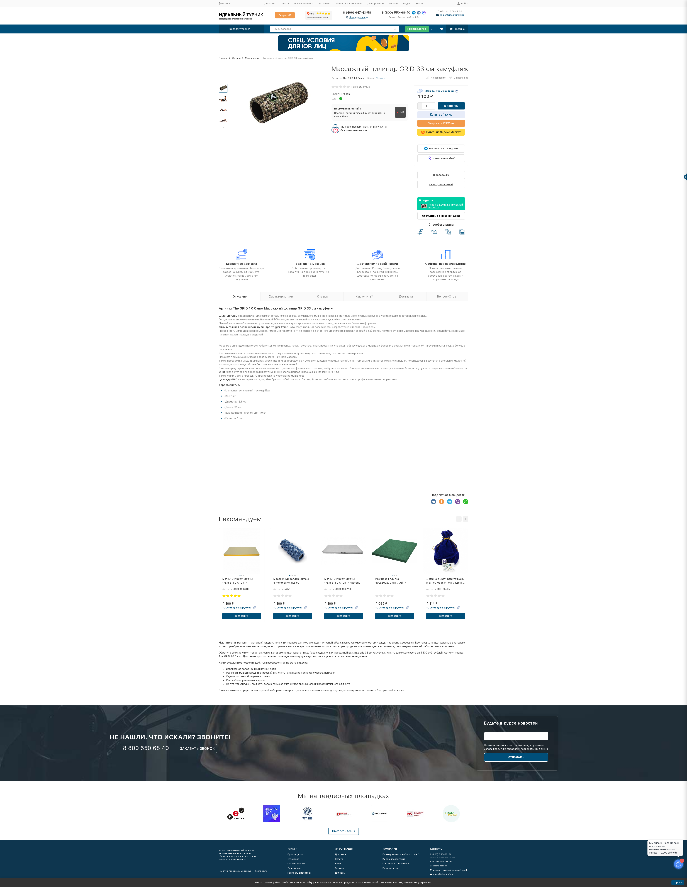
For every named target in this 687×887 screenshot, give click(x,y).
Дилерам (340, 872)
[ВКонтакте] (433, 501)
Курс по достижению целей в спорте (445, 206)
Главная (223, 58)
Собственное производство (445, 263)
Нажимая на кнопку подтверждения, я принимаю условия (516, 747)
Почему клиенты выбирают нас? (401, 854)
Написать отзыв (361, 87)
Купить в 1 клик (441, 114)
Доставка (269, 3)
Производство (416, 28)
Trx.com (380, 78)
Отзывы (393, 3)
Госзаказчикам (296, 863)
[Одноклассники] (441, 501)
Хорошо (678, 882)
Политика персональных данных (235, 871)
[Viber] (457, 501)
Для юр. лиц (294, 868)
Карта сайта (261, 871)
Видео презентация (394, 859)
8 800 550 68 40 (146, 748)
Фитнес (236, 58)
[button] (223, 127)
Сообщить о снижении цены (441, 215)
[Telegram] (449, 501)
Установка (324, 3)
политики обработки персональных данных (521, 748)
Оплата (285, 3)
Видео (407, 3)
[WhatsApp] (465, 501)
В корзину (451, 106)
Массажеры (252, 58)
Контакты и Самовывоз (349, 3)
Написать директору (299, 872)
